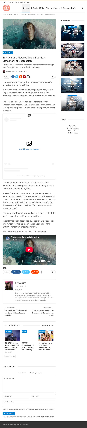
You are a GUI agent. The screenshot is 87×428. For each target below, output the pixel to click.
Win (74, 8)
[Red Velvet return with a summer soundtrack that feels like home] (46, 335)
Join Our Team (24, 2)
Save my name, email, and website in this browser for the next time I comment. (29, 409)
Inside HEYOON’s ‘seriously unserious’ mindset (73, 101)
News (5, 52)
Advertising (72, 126)
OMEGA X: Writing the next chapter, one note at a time (72, 48)
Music (27, 8)
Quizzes (66, 8)
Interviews (72, 27)
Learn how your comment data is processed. (40, 416)
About (17, 2)
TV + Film (45, 8)
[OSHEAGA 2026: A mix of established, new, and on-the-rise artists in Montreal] (12, 335)
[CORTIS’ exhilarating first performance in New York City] (29, 335)
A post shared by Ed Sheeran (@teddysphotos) (29, 176)
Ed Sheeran (10, 268)
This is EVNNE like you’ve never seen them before (73, 66)
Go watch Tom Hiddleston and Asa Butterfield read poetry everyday (16, 313)
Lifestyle (56, 8)
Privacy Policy (72, 130)
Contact (11, 2)
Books (35, 8)
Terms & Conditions (73, 128)
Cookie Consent (73, 133)
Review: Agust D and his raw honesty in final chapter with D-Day (43, 313)
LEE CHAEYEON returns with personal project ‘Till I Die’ (72, 83)
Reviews (8, 331)
